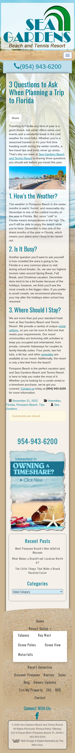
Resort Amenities (40, 667)
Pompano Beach (26, 404)
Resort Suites (39, 628)
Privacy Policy (43, 728)
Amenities (54, 400)
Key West (44, 635)
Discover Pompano (27, 674)
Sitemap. (57, 728)
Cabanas (23, 635)
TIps (42, 404)
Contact (40, 697)
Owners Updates (45, 682)
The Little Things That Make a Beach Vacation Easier (37, 570)
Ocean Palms (27, 644)
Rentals (49, 674)
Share (15, 118)
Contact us (27, 388)
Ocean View (53, 644)
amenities (47, 354)
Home (40, 621)
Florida (10, 404)
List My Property (31, 690)
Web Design (27, 741)
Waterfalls (25, 654)
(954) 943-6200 (40, 66)
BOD (58, 690)
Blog (27, 682)
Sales (62, 674)
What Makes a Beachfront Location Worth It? (37, 560)
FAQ (48, 690)
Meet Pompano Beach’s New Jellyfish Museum (37, 550)
